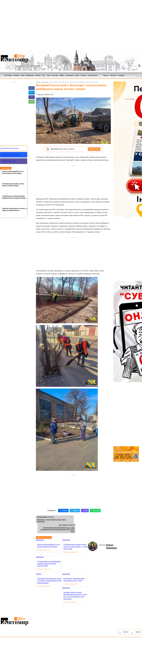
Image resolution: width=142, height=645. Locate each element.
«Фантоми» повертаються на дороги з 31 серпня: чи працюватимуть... (14, 209)
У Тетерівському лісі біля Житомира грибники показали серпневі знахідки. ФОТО (49, 564)
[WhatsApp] (31, 102)
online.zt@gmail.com (106, 641)
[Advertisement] (13, 112)
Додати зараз (94, 149)
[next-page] (90, 540)
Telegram (76, 510)
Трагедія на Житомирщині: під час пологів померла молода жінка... (13, 172)
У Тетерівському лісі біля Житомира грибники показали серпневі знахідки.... (14, 197)
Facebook (64, 510)
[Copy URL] (31, 111)
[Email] (31, 106)
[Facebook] (137, 75)
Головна (38, 82)
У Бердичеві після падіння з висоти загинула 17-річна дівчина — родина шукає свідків (75, 547)
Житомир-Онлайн (16, 641)
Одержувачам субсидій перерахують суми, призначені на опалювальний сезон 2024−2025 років (57, 529)
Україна (38, 574)
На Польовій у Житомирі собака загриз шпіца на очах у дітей (74, 579)
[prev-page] (88, 540)
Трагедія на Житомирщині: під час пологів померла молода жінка (48, 545)
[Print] (31, 115)
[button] (139, 65)
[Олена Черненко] (93, 546)
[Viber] (31, 97)
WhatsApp (96, 510)
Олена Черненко (111, 546)
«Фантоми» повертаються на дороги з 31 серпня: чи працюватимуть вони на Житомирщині (49, 581)
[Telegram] (141, 75)
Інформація (45, 82)
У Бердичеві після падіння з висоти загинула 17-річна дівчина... (13, 184)
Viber (85, 510)
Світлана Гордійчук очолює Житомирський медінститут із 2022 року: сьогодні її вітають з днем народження (75, 596)
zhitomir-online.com (82, 641)
